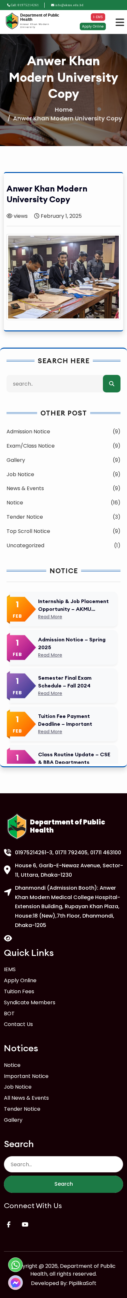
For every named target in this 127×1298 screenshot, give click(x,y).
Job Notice (18, 1087)
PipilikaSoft (82, 1283)
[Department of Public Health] (12, 21)
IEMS (10, 969)
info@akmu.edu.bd (69, 5)
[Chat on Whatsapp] (15, 1264)
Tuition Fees (19, 991)
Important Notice (26, 1076)
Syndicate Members (29, 1002)
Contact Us (18, 1024)
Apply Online (93, 26)
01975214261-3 (33, 852)
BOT (9, 1013)
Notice (12, 1065)
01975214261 (28, 5)
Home (64, 109)
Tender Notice (22, 1109)
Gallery (13, 1120)
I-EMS (98, 17)
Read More (50, 616)
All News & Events (26, 1098)
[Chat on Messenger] (15, 1282)
